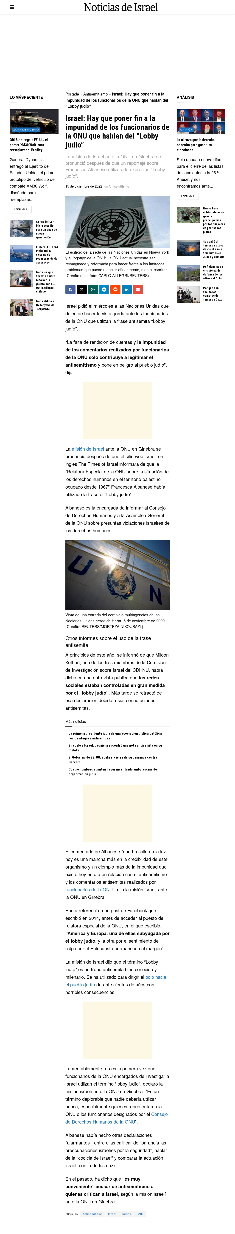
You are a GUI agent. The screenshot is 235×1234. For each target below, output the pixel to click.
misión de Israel (88, 448)
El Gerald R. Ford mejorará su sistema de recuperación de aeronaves (47, 254)
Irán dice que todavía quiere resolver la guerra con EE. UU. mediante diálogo (45, 281)
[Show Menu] (12, 7)
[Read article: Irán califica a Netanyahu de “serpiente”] (21, 307)
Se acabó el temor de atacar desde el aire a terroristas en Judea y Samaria (214, 249)
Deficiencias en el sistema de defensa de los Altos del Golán (213, 272)
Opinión (186, 129)
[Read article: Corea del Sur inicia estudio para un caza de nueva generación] (21, 228)
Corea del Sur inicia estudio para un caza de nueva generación (46, 229)
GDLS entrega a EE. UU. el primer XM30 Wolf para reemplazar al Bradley (29, 145)
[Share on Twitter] (82, 289)
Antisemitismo (95, 94)
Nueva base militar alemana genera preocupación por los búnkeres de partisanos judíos (214, 220)
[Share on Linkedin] (127, 289)
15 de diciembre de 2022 (83, 186)
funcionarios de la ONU (89, 889)
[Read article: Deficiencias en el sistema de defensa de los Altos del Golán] (188, 273)
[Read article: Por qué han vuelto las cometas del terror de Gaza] (188, 294)
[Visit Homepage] (121, 7)
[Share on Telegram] (104, 289)
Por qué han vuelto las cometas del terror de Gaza (212, 293)
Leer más (23, 209)
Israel (112, 1214)
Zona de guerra (26, 129)
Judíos (126, 1214)
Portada (72, 94)
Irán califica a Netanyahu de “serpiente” (45, 305)
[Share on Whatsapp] (93, 289)
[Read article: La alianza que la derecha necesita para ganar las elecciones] (201, 121)
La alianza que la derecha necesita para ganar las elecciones (196, 145)
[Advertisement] (117, 53)
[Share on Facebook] (70, 289)
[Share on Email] (138, 289)
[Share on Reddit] (115, 289)
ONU (140, 1214)
